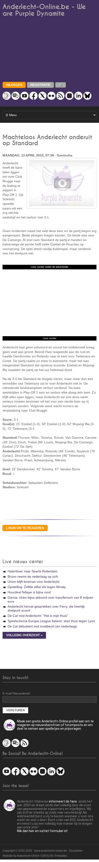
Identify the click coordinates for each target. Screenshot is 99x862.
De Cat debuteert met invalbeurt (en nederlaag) (42, 626)
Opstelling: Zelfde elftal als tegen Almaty (37, 587)
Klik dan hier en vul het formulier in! (42, 831)
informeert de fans (63, 801)
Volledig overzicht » (24, 635)
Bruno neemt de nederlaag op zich (33, 576)
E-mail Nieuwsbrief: (17, 693)
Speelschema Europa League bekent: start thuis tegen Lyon (51, 621)
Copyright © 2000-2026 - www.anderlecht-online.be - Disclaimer (43, 850)
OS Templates (58, 855)
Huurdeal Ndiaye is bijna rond (29, 592)
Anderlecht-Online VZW (31, 855)
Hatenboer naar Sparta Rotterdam (33, 571)
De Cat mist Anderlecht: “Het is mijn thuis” (38, 616)
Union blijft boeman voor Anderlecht (33, 581)
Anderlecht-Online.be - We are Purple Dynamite (44, 10)
